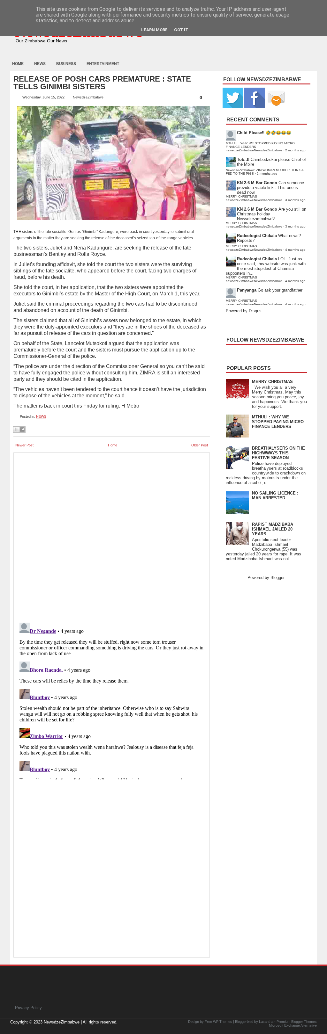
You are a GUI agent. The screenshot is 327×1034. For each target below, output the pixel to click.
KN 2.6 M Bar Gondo (257, 182)
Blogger (277, 577)
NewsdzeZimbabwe (62, 1022)
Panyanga (246, 290)
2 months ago (295, 150)
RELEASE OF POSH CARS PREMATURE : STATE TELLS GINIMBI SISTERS (102, 82)
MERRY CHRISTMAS (272, 381)
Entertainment (103, 63)
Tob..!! (243, 159)
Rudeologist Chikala (257, 235)
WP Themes (222, 1021)
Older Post (199, 445)
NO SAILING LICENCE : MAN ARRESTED (275, 495)
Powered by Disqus (244, 310)
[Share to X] (16, 429)
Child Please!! (250, 132)
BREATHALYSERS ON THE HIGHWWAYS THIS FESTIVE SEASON (278, 453)
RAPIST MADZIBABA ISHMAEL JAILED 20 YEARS (272, 529)
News (40, 63)
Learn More (154, 29)
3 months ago (295, 200)
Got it (181, 29)
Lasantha (266, 1021)
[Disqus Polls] (111, 535)
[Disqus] (111, 699)
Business (66, 63)
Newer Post (24, 445)
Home (18, 63)
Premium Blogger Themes (297, 1021)
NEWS (41, 416)
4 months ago (295, 249)
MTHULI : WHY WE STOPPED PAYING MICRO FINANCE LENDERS (278, 422)
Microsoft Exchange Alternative (293, 1025)
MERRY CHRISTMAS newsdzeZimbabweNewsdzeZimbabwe (254, 198)
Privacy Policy (28, 1007)
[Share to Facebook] (22, 429)
